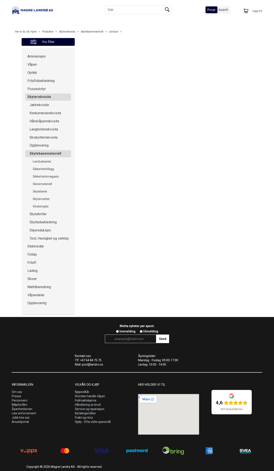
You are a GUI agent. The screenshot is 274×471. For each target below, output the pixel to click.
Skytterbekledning (43, 222)
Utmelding (150, 331)
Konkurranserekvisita (45, 113)
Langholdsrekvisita (44, 129)
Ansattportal (20, 422)
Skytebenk (40, 191)
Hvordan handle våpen (90, 396)
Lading (32, 271)
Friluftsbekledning (41, 81)
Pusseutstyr (36, 89)
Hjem (34, 31)
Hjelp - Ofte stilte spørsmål (93, 422)
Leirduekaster (42, 161)
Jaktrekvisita (39, 105)
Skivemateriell (42, 184)
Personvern (19, 400)
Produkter (48, 31)
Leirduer (113, 31)
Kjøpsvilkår (82, 392)
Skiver (32, 279)
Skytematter (41, 199)
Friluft (31, 263)
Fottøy (32, 254)
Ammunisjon (36, 56)
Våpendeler (36, 295)
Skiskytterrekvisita (44, 137)
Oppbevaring (39, 145)
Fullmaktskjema (85, 400)
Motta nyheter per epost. (137, 326)
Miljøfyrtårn (19, 404)
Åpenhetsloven (22, 409)
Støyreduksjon (40, 230)
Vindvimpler (41, 206)
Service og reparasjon (89, 409)
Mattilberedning (39, 287)
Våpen (32, 64)
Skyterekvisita (67, 31)
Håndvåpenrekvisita (44, 121)
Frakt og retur (84, 417)
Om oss (17, 392)
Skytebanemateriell (92, 31)
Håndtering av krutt (88, 404)
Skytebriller (38, 214)
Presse (16, 396)
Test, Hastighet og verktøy (49, 238)
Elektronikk (35, 246)
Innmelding (127, 331)
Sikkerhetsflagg (43, 169)
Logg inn (257, 10)
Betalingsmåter (85, 413)
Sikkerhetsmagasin (46, 176)
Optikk (32, 73)
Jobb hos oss (21, 417)
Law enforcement (24, 413)
